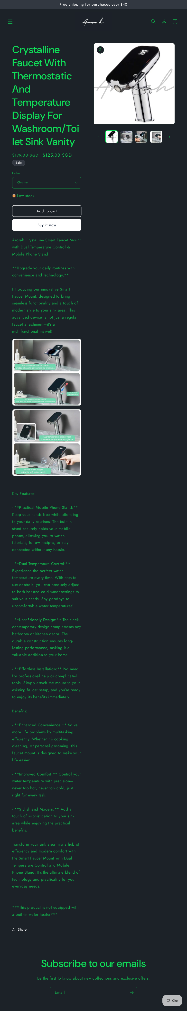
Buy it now (46, 225)
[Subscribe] (131, 992)
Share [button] (22, 929)
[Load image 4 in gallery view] (156, 137)
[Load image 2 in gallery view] (126, 137)
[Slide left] (99, 137)
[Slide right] (169, 137)
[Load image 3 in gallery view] (141, 137)
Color (16, 173)
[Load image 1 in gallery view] (111, 137)
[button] (10, 21)
